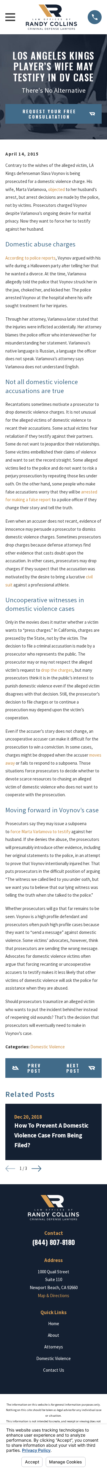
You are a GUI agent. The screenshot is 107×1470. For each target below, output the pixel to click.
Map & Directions (53, 1295)
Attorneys (53, 1347)
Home (53, 1323)
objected (56, 189)
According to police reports (30, 258)
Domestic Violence (47, 1047)
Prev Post (34, 1068)
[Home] (51, 17)
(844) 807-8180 (53, 1242)
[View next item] (36, 1168)
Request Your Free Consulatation (49, 114)
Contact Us (53, 1370)
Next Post (73, 1068)
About (53, 1335)
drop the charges (57, 670)
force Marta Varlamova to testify (40, 831)
